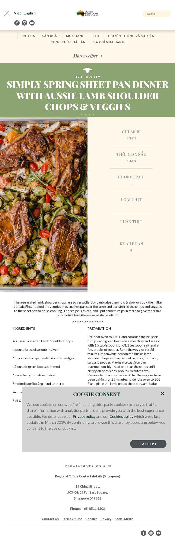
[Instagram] (25, 23)
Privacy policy (84, 416)
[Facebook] (17, 23)
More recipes (85, 56)
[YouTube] (32, 23)
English (29, 13)
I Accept (148, 444)
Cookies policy (121, 416)
